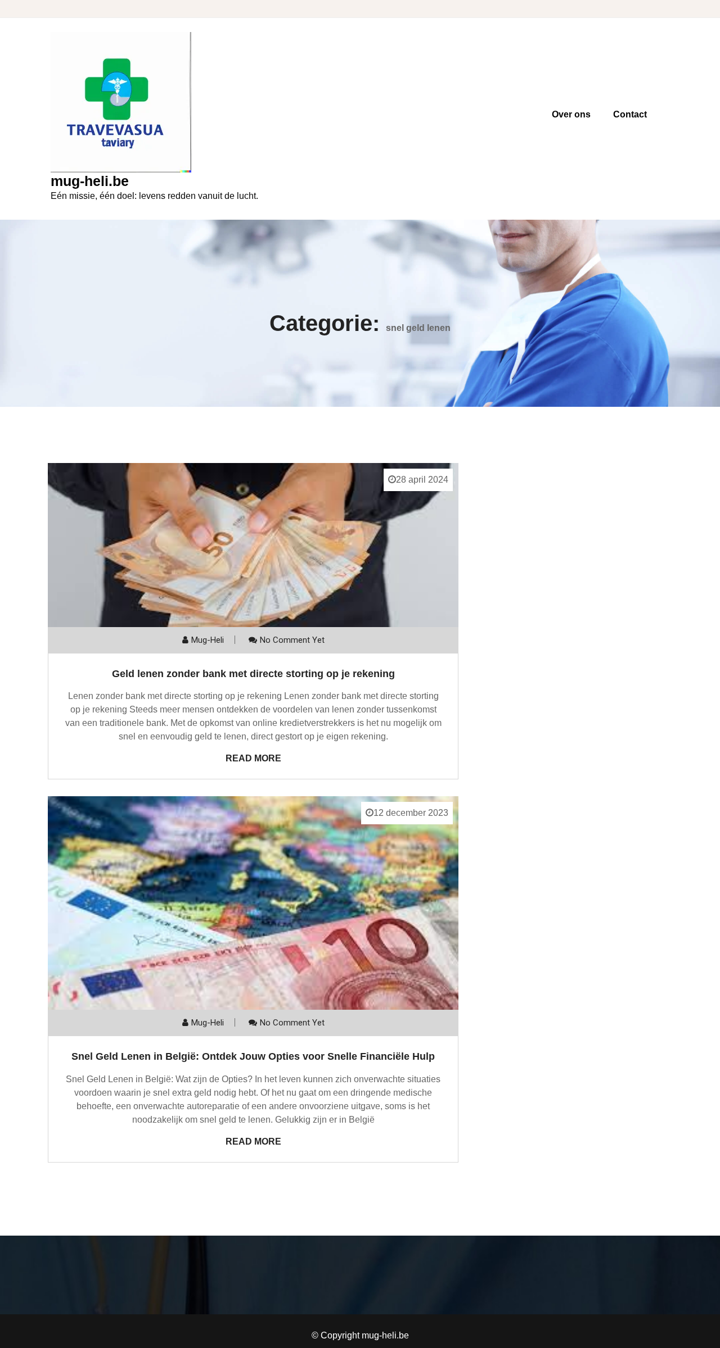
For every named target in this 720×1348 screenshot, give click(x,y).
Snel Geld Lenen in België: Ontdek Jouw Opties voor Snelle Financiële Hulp (253, 1056)
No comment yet (292, 640)
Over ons (571, 114)
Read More (253, 758)
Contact (630, 114)
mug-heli (207, 640)
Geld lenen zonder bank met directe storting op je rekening (253, 673)
